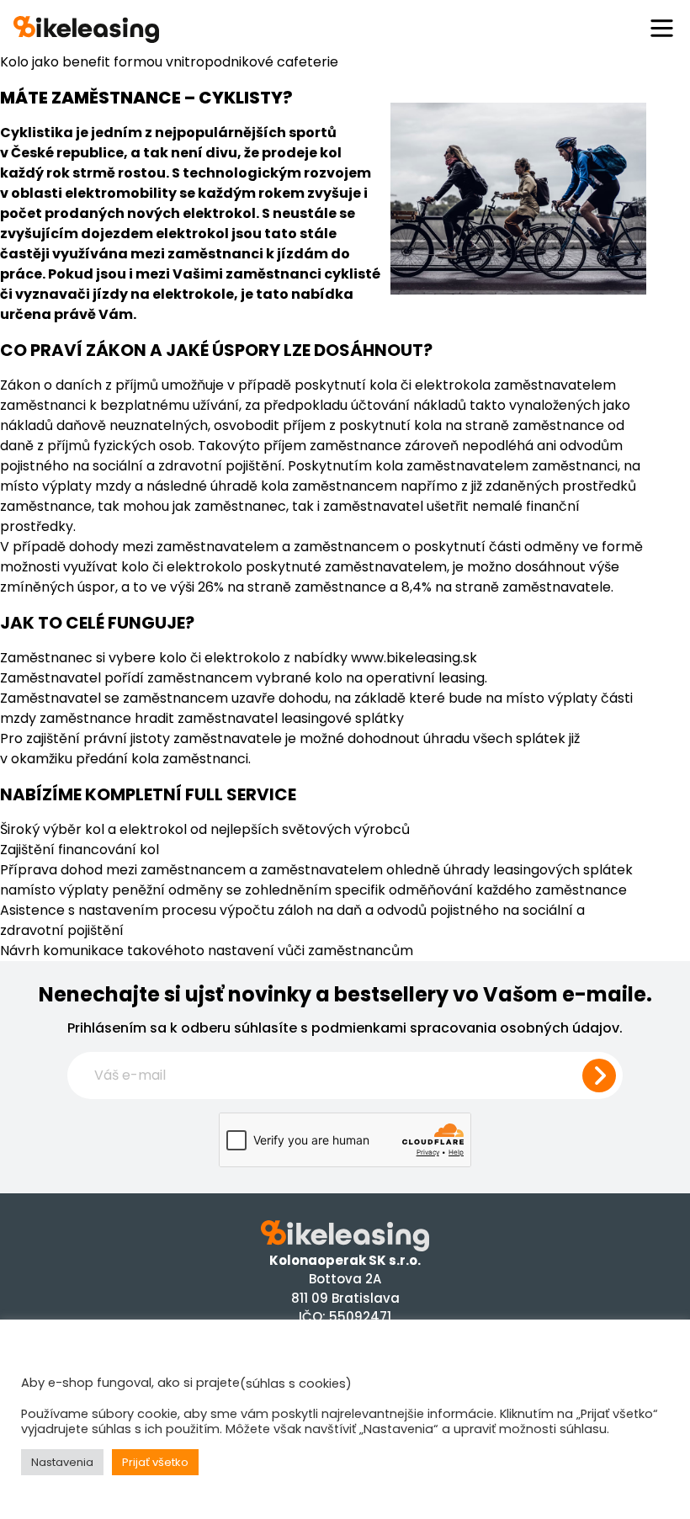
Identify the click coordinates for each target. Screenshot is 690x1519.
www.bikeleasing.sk (414, 657)
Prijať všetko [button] (155, 1462)
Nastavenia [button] (62, 1462)
